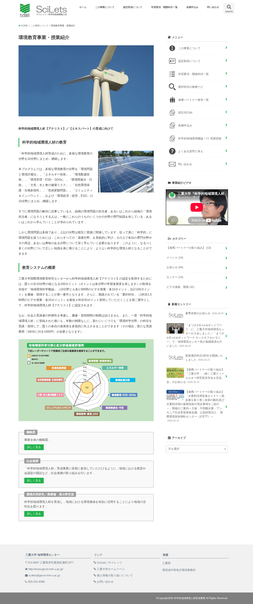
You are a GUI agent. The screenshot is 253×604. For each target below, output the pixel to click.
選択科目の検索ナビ (190, 86)
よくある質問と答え (190, 151)
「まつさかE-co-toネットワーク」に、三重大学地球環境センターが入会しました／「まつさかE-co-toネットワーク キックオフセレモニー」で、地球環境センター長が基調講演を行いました (195, 335)
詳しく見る (34, 447)
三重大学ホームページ (111, 569)
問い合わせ (213, 7)
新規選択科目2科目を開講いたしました (204, 357)
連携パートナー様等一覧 (193, 99)
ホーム (82, 7)
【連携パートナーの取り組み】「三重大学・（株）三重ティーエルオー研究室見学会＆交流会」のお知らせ (195, 375)
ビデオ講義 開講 (180, 286)
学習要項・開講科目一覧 (164, 7)
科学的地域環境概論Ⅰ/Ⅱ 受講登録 (199, 138)
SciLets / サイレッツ (109, 562)
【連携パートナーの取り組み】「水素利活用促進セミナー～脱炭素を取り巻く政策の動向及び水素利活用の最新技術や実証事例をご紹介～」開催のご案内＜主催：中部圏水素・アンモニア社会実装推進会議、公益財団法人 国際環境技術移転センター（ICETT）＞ (195, 406)
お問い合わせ (105, 581)
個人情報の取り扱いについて (115, 575)
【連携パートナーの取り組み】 (189, 247)
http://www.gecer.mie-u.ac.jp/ (45, 569)
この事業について (104, 7)
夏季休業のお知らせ (204, 313)
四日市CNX (185, 112)
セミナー (175, 277)
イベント (175, 257)
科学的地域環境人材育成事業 (189, 598)
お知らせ (175, 267)
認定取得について (132, 7)
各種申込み (192, 7)
